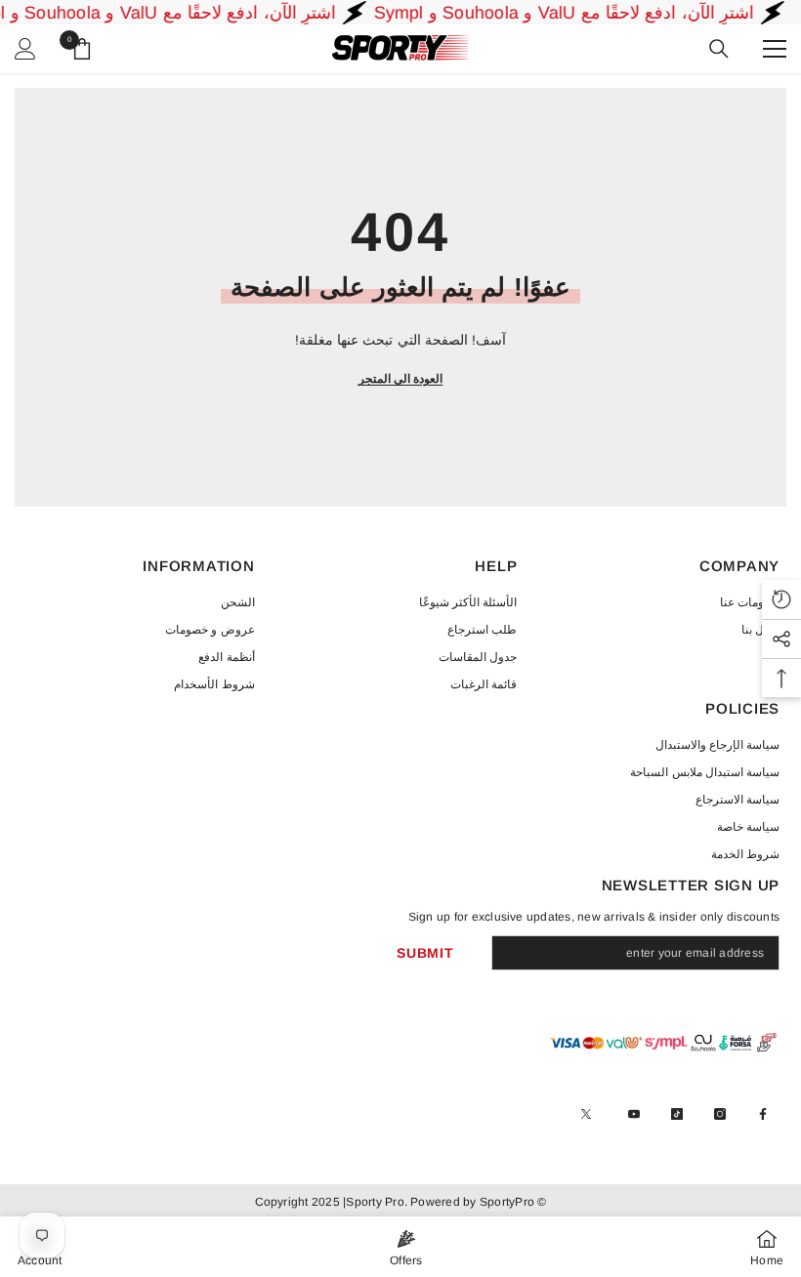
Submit (425, 953)
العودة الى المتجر (400, 379)
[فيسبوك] (763, 1114)
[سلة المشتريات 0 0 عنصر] (82, 49)
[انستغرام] (720, 1114)
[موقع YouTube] (634, 1114)
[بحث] (719, 49)
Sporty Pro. (376, 1202)
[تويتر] (586, 1114)
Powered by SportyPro (470, 1202)
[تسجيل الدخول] (25, 49)
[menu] (774, 49)
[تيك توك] (677, 1114)
